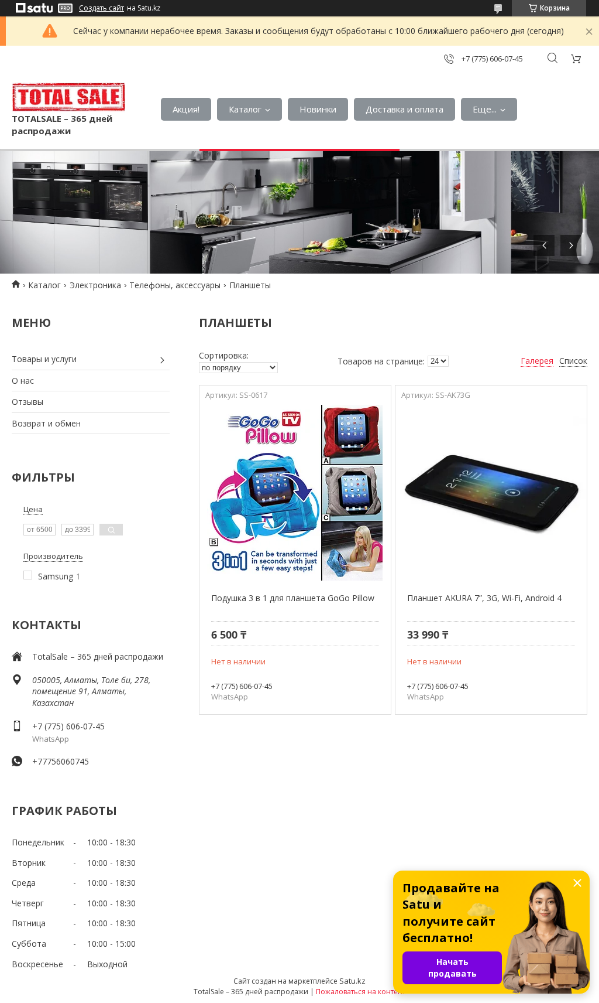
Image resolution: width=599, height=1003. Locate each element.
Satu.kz (352, 980)
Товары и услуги (44, 358)
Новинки (318, 109)
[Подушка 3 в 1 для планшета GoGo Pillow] (295, 493)
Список (573, 360)
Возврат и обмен (46, 423)
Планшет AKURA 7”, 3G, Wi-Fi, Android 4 (484, 597)
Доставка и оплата (404, 109)
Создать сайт (101, 8)
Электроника (95, 285)
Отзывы (27, 401)
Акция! (186, 109)
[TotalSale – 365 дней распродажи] (68, 97)
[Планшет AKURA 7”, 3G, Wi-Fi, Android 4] (491, 493)
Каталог (245, 109)
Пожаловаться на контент (360, 992)
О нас (23, 380)
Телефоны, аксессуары (175, 285)
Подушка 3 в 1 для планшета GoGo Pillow (292, 597)
